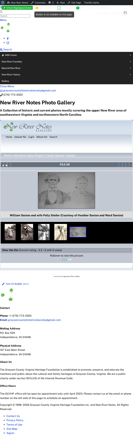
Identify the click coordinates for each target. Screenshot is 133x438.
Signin (10, 433)
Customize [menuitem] (40, 2)
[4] (69, 259)
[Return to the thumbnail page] (2, 164)
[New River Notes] (24, 31)
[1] (62, 259)
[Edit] (26, 284)
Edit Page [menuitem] (76, 2)
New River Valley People (28, 155)
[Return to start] (120, 164)
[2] (64, 259)
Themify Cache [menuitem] (91, 2)
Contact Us (13, 416)
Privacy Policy (15, 420)
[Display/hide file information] (5, 164)
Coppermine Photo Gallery (71, 276)
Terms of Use (14, 424)
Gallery (5, 81)
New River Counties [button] (12, 61)
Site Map (11, 428)
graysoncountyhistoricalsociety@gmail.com (30, 319)
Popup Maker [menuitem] (70, 7)
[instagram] (7, 42)
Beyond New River (11, 68)
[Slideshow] (9, 164)
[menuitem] (3, 2)
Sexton (71, 155)
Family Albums (55, 155)
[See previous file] (124, 164)
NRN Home (11, 55)
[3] (67, 259)
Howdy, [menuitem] (109, 13)
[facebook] (7, 38)
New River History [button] (11, 74)
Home (7, 155)
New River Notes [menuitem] (19, 2)
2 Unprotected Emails (97, 7)
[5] (71, 259)
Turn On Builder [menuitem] (46, 8)
